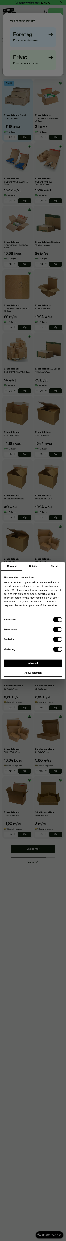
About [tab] (54, 566)
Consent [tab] (12, 566)
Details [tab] (33, 566)
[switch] (57, 629)
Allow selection (33, 672)
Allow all (33, 663)
